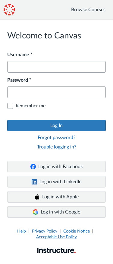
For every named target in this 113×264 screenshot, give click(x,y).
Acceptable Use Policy (56, 237)
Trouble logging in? (56, 147)
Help (21, 231)
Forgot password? (56, 137)
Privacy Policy (44, 231)
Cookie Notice (76, 231)
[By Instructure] (56, 250)
